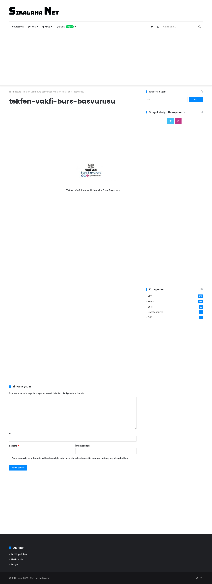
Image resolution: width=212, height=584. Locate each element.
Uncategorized (155, 312)
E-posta (14, 445)
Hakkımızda (17, 559)
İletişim (15, 564)
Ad (11, 433)
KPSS (47, 26)
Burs (150, 306)
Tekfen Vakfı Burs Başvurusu (38, 91)
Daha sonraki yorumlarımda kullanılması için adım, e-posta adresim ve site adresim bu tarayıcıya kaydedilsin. (70, 458)
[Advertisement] (106, 58)
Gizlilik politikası (19, 554)
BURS (65, 26)
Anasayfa (19, 26)
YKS (33, 26)
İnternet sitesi (82, 445)
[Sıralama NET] (34, 11)
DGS (150, 317)
